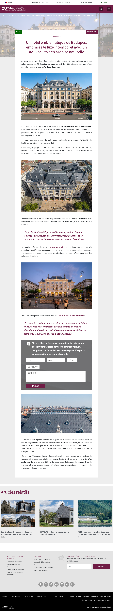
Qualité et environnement (42, 570)
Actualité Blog (14, 15)
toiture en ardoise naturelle (71, 315)
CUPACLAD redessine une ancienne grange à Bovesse (54, 533)
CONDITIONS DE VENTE (59, 596)
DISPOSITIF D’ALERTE (43, 596)
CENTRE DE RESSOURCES (65, 2)
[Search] (101, 9)
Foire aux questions (40, 565)
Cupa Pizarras (91, 607)
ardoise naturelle (56, 247)
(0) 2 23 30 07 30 (88, 600)
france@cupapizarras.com (103, 600)
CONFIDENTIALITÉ (16, 596)
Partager (90, 32)
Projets (18, 32)
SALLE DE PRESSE (87, 2)
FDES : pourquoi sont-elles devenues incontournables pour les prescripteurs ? (94, 534)
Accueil (4, 15)
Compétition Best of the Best (44, 567)
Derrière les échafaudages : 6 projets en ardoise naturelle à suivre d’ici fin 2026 (16, 534)
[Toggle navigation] (109, 9)
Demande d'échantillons (42, 562)
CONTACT (4, 596)
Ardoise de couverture (14, 562)
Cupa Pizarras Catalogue (42, 559)
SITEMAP (72, 596)
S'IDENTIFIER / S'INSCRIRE (41, 2)
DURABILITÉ (106, 2)
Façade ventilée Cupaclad (15, 570)
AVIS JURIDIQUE (29, 596)
